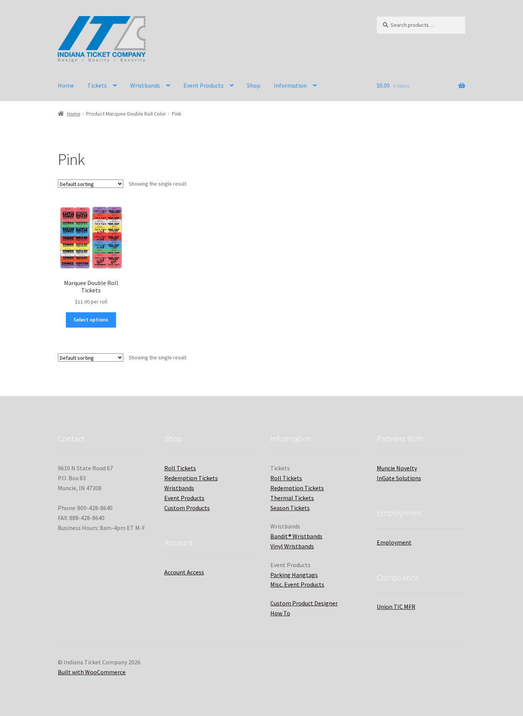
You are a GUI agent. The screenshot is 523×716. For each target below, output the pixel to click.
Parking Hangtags (294, 575)
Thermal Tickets (292, 498)
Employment (394, 542)
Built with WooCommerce (92, 672)
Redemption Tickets (191, 478)
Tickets (97, 85)
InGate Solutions (399, 478)
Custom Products (187, 508)
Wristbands (145, 85)
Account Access (184, 572)
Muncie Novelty (397, 468)
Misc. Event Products (297, 584)
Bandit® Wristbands (296, 536)
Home (66, 85)
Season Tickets (290, 508)
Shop (253, 85)
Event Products (203, 85)
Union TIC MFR (396, 606)
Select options (91, 319)
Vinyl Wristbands (292, 546)
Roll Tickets (180, 468)
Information (290, 85)
